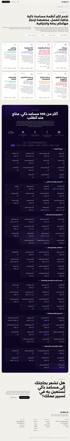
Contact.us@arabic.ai (20, 421)
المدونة (35, 424)
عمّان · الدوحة (21, 426)
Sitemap (31, 437)
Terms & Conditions (47, 437)
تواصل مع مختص (24, 397)
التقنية (67, 426)
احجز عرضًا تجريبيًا (6, 1)
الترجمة (48, 423)
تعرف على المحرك (14, 397)
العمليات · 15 (24, 145)
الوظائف (35, 426)
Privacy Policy (37, 437)
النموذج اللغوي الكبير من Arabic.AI (62, 421)
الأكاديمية (35, 421)
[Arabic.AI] (65, 1)
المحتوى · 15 (51, 145)
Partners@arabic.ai (20, 423)
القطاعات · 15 (38, 145)
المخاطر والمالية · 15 (31, 145)
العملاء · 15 (18, 145)
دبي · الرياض (22, 424)
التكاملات (48, 426)
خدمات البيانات (65, 424)
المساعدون (48, 421)
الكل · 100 (12, 145)
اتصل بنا (35, 428)
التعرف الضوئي (47, 424)
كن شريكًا (35, 430)
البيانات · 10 (57, 145)
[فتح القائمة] (18, 2)
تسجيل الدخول (13, 1)
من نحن (35, 423)
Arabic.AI (66, 6)
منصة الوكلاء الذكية (64, 423)
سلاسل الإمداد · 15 (44, 145)
